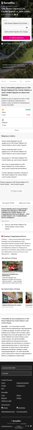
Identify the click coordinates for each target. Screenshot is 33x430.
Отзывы (3, 385)
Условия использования (19, 426)
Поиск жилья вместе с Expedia (12, 43)
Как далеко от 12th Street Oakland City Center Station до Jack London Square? (15, 159)
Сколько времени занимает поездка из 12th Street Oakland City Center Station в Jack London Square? (15, 175)
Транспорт (4, 81)
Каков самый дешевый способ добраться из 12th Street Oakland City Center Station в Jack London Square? (14, 143)
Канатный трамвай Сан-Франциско (10, 274)
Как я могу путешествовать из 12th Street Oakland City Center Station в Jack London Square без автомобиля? (14, 166)
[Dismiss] (30, 64)
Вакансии (4, 398)
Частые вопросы (14, 81)
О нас (3, 395)
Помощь (19, 398)
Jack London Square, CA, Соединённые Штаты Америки (17, 32)
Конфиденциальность (6, 426)
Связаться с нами (6, 401)
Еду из (5, 20)
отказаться (13, 66)
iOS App (5, 408)
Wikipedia (14, 254)
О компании (23, 423)
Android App (21, 408)
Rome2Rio (4, 326)
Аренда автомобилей (23, 383)
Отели (3, 383)
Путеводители (21, 385)
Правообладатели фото (8, 411)
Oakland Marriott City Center (11, 305)
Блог (2, 388)
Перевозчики (29, 81)
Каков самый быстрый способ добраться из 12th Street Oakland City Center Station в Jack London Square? (14, 152)
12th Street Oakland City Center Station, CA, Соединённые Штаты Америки (17, 23)
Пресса (19, 395)
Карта (22, 81)
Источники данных (22, 411)
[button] (16, 38)
